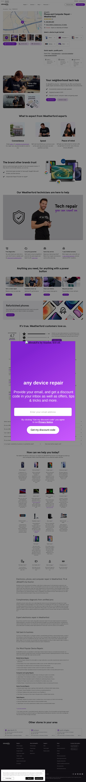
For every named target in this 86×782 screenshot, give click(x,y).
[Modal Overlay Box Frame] (43, 391)
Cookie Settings (8, 778)
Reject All (29, 778)
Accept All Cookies (38, 778)
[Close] (43, 771)
